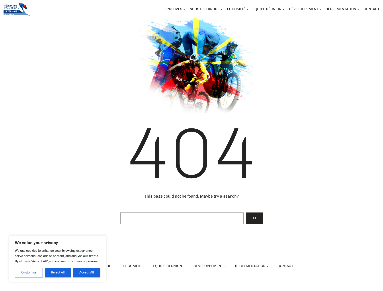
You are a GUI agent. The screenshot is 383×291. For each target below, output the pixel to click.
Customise (29, 272)
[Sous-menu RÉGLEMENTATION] (267, 266)
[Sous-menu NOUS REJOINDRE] (113, 266)
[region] (57, 259)
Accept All (86, 272)
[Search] (254, 218)
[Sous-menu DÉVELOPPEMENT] (225, 266)
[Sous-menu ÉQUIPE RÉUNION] (184, 266)
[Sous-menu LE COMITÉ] (143, 266)
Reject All (58, 272)
